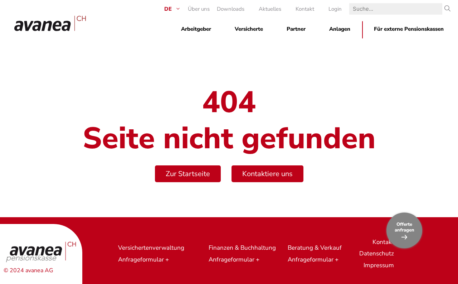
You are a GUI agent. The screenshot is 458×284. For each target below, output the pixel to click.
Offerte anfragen (404, 227)
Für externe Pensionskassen (409, 29)
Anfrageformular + (143, 259)
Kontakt (305, 9)
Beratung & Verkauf (315, 248)
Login (335, 9)
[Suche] (447, 9)
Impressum (379, 265)
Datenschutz (376, 253)
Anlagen (339, 29)
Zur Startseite (188, 174)
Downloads (230, 9)
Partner (296, 29)
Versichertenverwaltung (151, 248)
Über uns (199, 9)
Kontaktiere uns (267, 174)
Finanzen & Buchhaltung (242, 248)
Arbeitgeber (196, 29)
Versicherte (249, 29)
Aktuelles (270, 9)
